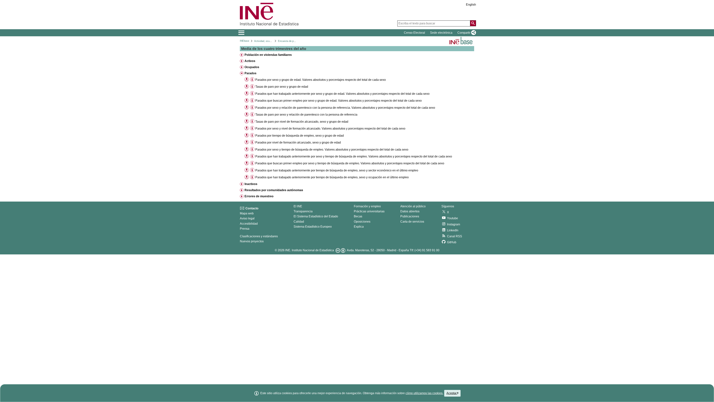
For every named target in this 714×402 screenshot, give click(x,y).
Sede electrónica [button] (441, 32)
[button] (466, 32)
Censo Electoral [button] (414, 32)
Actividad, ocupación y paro (269, 41)
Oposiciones (362, 221)
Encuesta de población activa (294, 41)
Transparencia (303, 211)
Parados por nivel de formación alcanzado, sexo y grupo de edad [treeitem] (298, 142)
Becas (358, 216)
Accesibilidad (249, 223)
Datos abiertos (409, 211)
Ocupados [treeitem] (252, 67)
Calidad (299, 221)
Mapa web (247, 213)
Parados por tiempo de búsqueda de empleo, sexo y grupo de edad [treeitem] (299, 135)
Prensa (244, 228)
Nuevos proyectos (252, 241)
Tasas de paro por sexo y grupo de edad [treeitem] (281, 86)
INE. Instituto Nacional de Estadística (309, 250)
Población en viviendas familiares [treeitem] (268, 54)
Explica (359, 226)
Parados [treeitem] (250, 73)
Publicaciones (409, 216)
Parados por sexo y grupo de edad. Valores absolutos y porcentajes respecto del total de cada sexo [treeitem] (320, 79)
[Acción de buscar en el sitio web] (473, 23)
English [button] (471, 4)
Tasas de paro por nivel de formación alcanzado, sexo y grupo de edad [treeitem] (301, 121)
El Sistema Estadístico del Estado (316, 216)
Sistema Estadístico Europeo (313, 226)
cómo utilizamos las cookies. (424, 393)
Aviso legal (247, 218)
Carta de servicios (412, 221)
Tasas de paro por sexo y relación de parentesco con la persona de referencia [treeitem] (306, 114)
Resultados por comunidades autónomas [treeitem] (274, 190)
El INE (298, 206)
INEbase (244, 40)
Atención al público (413, 206)
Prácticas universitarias (369, 211)
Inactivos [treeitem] (251, 184)
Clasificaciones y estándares (259, 236)
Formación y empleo (367, 206)
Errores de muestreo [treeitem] (259, 196)
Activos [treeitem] (250, 61)
